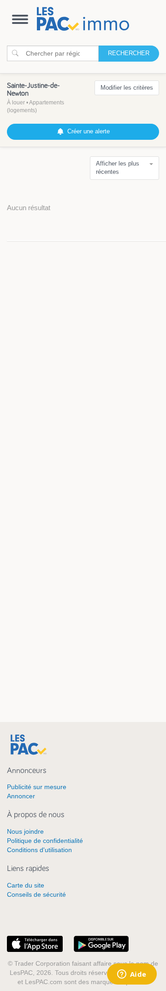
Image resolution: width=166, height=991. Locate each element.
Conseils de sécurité (36, 894)
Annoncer (21, 796)
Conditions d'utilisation (39, 850)
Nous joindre (25, 831)
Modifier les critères (127, 87)
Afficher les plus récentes (117, 168)
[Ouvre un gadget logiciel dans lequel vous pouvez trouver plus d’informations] (132, 974)
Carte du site (25, 885)
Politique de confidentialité (45, 840)
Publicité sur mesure (36, 787)
